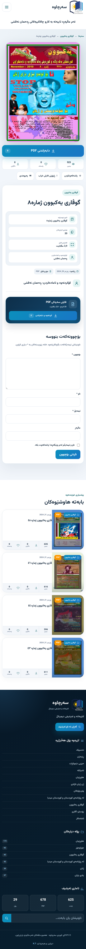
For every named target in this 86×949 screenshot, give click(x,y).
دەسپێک (80, 750)
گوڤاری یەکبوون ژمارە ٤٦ (41, 563)
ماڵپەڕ (77, 428)
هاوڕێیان (80, 777)
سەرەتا (81, 36)
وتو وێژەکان (79, 791)
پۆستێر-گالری (78, 812)
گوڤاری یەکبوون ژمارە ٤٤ (41, 606)
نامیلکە (80, 770)
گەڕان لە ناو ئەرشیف (67, 727)
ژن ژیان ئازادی (77, 784)
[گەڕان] (6, 918)
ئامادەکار (80, 818)
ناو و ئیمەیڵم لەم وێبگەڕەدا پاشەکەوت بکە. (55, 445)
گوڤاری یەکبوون (67, 36)
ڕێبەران (80, 757)
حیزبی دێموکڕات (76, 763)
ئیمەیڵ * (76, 411)
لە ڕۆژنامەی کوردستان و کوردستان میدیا (65, 798)
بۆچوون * (76, 354)
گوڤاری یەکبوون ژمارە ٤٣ (41, 648)
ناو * (78, 394)
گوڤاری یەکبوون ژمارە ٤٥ (41, 520)
